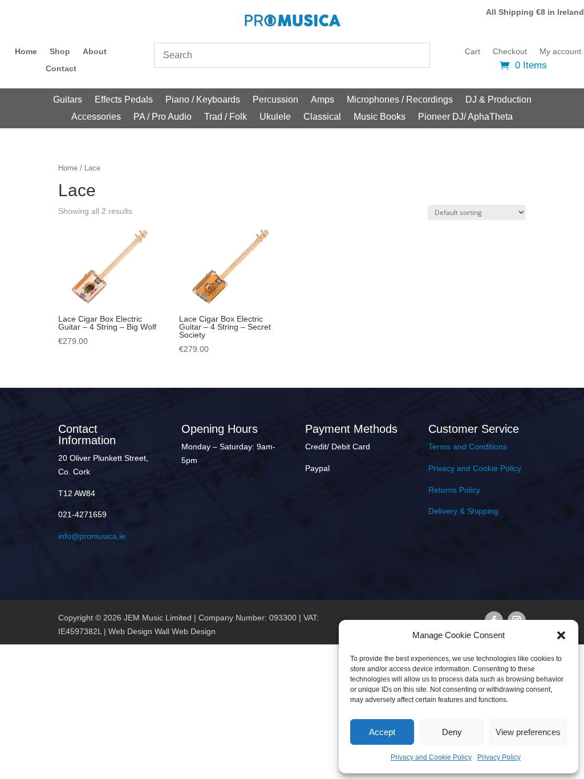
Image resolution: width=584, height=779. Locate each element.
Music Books (379, 117)
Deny (452, 732)
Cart (472, 51)
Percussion (275, 100)
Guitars (67, 100)
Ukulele (275, 117)
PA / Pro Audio (162, 117)
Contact (61, 68)
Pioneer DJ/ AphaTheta (465, 117)
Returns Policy (454, 489)
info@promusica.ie (91, 536)
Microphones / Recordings (400, 100)
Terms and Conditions (467, 446)
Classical (322, 117)
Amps (322, 100)
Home (26, 51)
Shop (60, 51)
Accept (382, 732)
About (95, 51)
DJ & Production (498, 100)
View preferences (528, 732)
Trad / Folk (225, 117)
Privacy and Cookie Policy (431, 757)
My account (560, 51)
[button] (561, 635)
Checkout (510, 51)
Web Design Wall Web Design (162, 631)
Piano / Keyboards (202, 100)
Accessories (96, 117)
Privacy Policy (499, 757)
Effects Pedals (124, 100)
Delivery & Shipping (463, 511)
